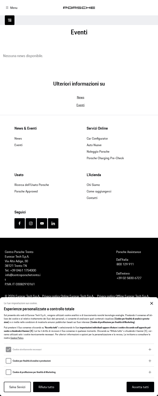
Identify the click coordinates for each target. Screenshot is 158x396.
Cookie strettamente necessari (27, 349)
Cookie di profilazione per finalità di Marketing (34, 372)
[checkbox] (8, 349)
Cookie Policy (17, 338)
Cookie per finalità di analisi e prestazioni (32, 361)
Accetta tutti (140, 387)
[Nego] (151, 303)
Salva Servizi (17, 387)
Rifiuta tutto (46, 387)
